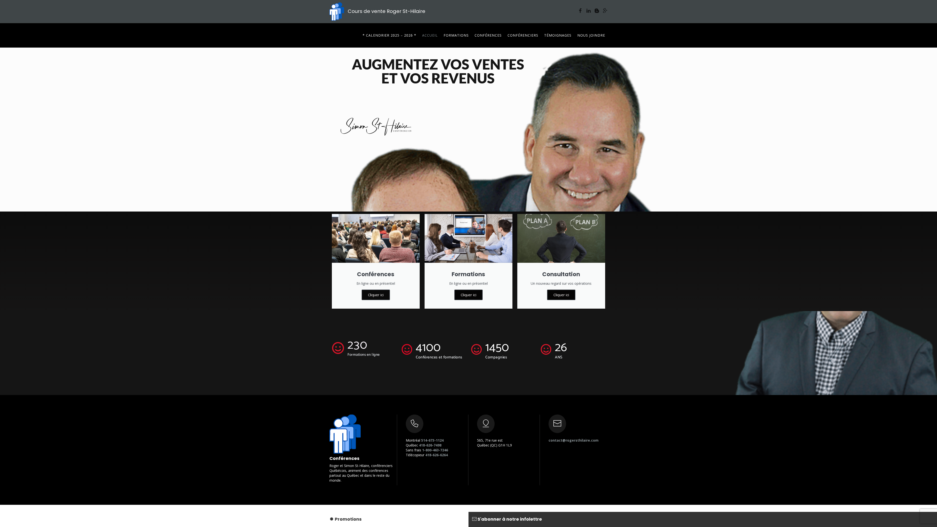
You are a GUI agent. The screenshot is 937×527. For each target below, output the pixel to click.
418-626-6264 (436, 455)
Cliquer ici (376, 294)
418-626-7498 (430, 445)
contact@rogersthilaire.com (574, 440)
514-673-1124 (432, 440)
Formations (456, 35)
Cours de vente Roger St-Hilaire (385, 11)
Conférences (488, 35)
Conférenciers (523, 35)
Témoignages (557, 35)
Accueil (430, 35)
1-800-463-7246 (435, 450)
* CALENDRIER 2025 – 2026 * (389, 35)
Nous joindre (591, 35)
